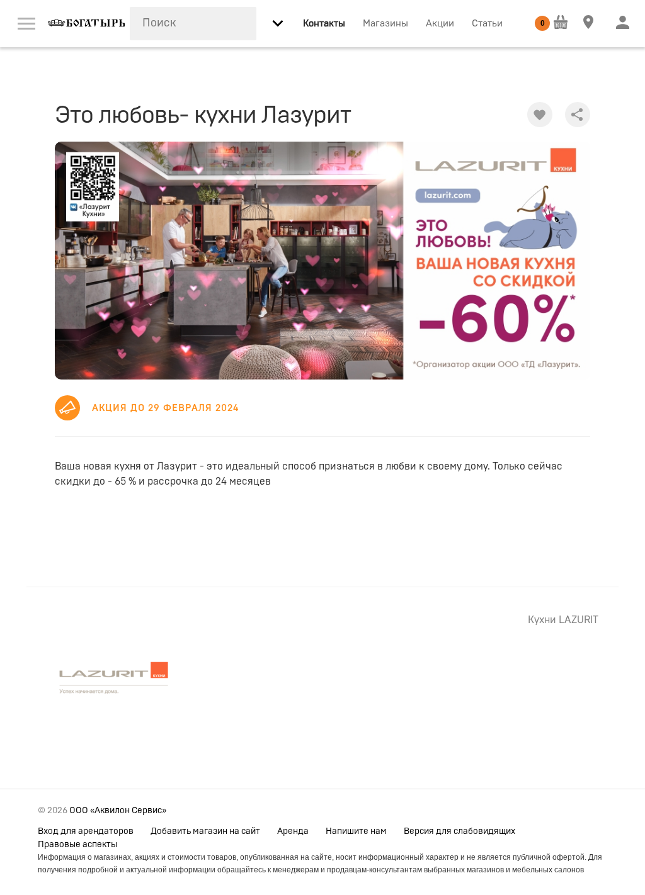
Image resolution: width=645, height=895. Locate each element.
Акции (440, 23)
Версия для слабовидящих (459, 831)
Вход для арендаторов (86, 831)
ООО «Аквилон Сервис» (117, 810)
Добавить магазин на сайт (205, 831)
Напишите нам (356, 831)
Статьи (487, 23)
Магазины (385, 23)
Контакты (324, 23)
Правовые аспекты (77, 844)
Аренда (293, 831)
